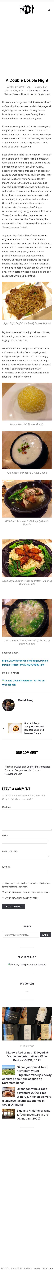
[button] (4, 10)
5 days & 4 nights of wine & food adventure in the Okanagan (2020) (33, 1114)
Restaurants (44, 94)
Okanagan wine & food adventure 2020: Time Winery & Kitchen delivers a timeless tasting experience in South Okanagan (26, 1096)
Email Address (9, 851)
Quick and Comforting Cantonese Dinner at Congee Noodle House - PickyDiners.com (27, 770)
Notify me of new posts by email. (22, 898)
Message (6, 807)
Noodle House (28, 94)
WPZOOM (49, 1268)
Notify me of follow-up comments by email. (27, 892)
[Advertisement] (27, 48)
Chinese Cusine (12, 94)
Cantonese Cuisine (38, 90)
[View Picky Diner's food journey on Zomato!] (27, 964)
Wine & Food (27, 1046)
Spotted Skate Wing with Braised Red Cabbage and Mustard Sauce (34, 728)
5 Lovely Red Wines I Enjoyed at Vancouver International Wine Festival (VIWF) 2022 (27, 1056)
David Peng (24, 87)
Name (5, 835)
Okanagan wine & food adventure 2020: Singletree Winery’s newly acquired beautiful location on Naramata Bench (27, 1075)
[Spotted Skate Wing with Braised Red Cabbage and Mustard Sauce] (15, 728)
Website (6, 867)
